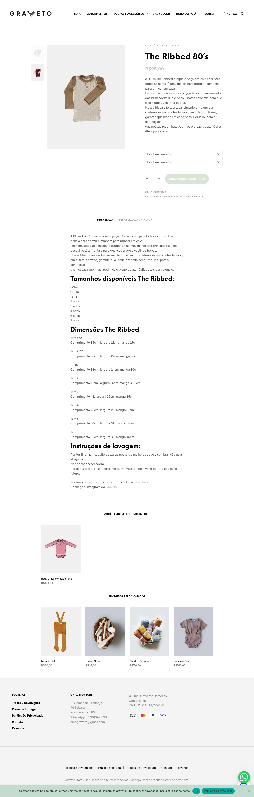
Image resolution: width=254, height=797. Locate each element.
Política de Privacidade (27, 715)
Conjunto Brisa (182, 661)
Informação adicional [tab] (136, 220)
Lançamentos (97, 14)
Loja (77, 14)
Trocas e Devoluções (26, 702)
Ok (196, 790)
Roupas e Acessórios (129, 14)
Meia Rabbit (48, 661)
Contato (17, 722)
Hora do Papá (186, 14)
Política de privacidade (218, 790)
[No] (249, 791)
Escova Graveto (94, 661)
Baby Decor (161, 14)
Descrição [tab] (105, 220)
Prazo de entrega (24, 709)
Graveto (111, 487)
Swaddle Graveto (139, 661)
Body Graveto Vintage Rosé (56, 578)
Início (148, 45)
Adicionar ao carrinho (187, 179)
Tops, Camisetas (195, 196)
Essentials (141, 482)
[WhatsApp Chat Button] (244, 777)
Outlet (209, 14)
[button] (227, 14)
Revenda (18, 728)
